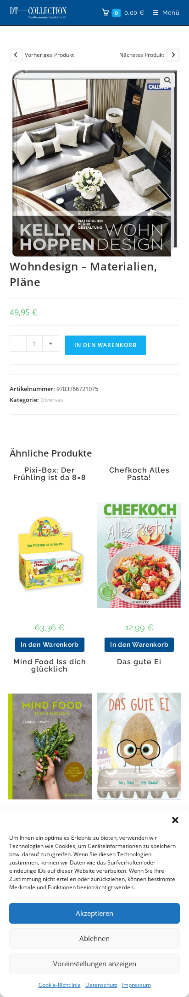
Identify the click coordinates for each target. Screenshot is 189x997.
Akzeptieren (94, 913)
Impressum (136, 985)
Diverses (51, 400)
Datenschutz (101, 985)
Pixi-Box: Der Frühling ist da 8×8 (49, 474)
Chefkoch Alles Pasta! (139, 474)
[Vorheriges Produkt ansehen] (16, 55)
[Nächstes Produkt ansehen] (173, 55)
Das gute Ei (139, 662)
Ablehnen (94, 938)
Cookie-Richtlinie (60, 985)
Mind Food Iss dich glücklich (49, 665)
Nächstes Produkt (141, 55)
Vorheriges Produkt (49, 55)
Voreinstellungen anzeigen (94, 963)
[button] (175, 820)
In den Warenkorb (105, 345)
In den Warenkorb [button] (50, 644)
